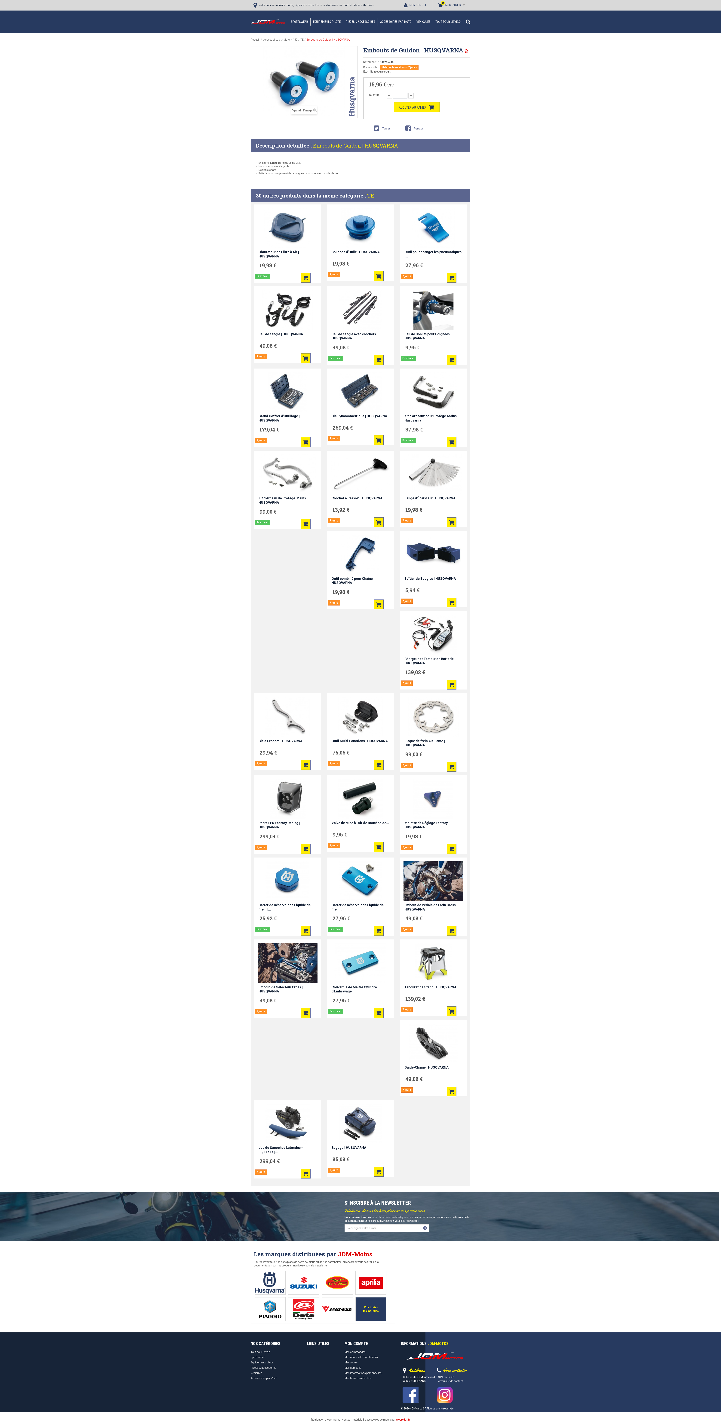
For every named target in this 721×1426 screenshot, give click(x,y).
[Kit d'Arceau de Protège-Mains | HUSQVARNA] (288, 474)
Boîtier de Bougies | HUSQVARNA (430, 579)
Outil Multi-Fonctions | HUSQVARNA (360, 741)
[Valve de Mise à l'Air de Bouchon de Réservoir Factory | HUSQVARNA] (361, 799)
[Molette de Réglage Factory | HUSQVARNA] (433, 799)
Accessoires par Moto (395, 21)
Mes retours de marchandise (362, 1357)
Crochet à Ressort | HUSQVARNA (357, 498)
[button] (468, 22)
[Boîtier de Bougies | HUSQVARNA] (433, 554)
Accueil (255, 39)
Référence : (370, 62)
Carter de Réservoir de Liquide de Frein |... (285, 907)
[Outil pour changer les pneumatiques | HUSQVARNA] (433, 228)
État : (366, 71)
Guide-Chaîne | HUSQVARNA (426, 1067)
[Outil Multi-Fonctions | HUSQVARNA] (361, 717)
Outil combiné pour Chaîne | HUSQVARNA (353, 581)
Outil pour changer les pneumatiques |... (433, 254)
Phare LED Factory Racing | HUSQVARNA (279, 825)
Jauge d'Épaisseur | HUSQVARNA (430, 498)
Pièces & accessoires (360, 21)
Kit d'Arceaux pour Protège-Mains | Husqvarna (431, 418)
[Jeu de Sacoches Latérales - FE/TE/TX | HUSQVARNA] (288, 1124)
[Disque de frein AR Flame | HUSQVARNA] (433, 717)
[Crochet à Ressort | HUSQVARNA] (361, 474)
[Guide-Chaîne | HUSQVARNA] (433, 1043)
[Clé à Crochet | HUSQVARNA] (288, 717)
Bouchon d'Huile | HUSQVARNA (356, 252)
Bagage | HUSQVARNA (349, 1148)
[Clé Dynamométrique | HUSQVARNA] (361, 392)
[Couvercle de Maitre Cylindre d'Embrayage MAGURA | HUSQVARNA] (361, 963)
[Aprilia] (371, 1282)
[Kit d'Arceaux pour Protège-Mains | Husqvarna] (433, 392)
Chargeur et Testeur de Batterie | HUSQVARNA (429, 661)
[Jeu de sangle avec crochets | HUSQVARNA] (361, 310)
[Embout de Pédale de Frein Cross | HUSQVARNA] (433, 881)
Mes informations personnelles (363, 1373)
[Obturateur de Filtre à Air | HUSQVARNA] (288, 228)
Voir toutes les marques (371, 1309)
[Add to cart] (306, 278)
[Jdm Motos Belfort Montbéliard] (266, 21)
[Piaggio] (270, 1309)
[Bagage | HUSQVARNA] (361, 1124)
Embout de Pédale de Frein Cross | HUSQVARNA (430, 907)
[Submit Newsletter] (425, 1228)
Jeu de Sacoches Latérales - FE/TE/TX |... (281, 1150)
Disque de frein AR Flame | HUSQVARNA (424, 743)
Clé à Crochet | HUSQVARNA (280, 741)
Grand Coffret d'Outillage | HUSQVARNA (279, 418)
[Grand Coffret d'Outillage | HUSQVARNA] (288, 392)
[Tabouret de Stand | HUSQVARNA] (433, 963)
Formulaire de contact (450, 1381)
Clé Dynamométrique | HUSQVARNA (359, 416)
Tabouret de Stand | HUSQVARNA (430, 987)
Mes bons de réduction (358, 1378)
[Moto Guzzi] (337, 1282)
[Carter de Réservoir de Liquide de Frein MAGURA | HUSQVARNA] (361, 881)
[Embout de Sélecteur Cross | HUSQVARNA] (288, 963)
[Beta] (303, 1309)
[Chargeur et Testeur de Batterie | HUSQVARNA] (433, 635)
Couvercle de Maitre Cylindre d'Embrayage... (354, 989)
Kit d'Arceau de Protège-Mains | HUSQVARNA (283, 500)
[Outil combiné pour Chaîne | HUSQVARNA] (361, 554)
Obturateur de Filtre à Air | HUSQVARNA (279, 254)
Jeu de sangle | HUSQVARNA (281, 334)
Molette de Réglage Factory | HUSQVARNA (426, 825)
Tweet (386, 128)
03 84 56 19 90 (445, 1377)
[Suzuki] (303, 1283)
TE (370, 195)
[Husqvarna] (270, 1283)
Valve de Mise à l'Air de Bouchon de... (360, 823)
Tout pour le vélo (448, 21)
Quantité (374, 94)
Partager (419, 128)
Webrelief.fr (403, 1419)
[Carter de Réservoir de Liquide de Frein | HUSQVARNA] (288, 881)
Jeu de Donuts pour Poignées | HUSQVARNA (427, 336)
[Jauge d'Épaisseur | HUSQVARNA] (433, 474)
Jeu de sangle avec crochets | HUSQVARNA (355, 336)
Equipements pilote (327, 21)
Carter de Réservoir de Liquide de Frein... (358, 907)
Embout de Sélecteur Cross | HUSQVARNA (281, 989)
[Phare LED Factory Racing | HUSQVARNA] (288, 799)
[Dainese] (337, 1309)
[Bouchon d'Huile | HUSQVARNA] (361, 228)
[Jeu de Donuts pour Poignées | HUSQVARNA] (433, 310)
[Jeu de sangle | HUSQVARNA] (288, 310)
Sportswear (299, 21)
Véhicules (423, 21)
